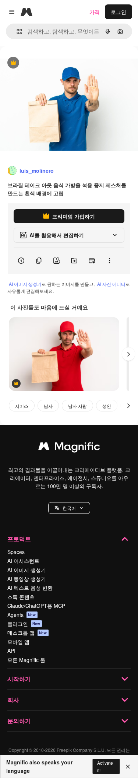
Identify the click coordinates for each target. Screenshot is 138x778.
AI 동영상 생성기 (26, 578)
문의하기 (19, 720)
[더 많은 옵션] (109, 260)
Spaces (16, 552)
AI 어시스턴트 (23, 560)
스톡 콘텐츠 (21, 596)
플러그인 (23, 623)
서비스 (21, 406)
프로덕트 (19, 539)
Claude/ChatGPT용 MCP (36, 605)
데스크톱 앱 (27, 632)
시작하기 (19, 678)
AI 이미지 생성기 (25, 284)
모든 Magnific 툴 (26, 659)
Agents (21, 614)
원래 (42, 63)
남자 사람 (77, 406)
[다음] (128, 354)
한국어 (69, 508)
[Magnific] (69, 447)
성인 (106, 406)
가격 (94, 11)
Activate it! (105, 766)
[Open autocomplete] (16, 31)
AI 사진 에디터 (111, 284)
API (11, 650)
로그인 (118, 11)
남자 (48, 406)
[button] (69, 508)
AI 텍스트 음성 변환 (30, 587)
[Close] (128, 766)
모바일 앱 (18, 641)
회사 (13, 699)
